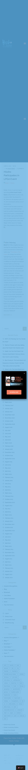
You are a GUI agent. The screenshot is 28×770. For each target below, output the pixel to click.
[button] (24, 373)
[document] (14, 385)
